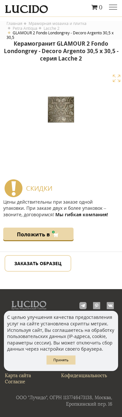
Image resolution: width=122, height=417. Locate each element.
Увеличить (116, 78)
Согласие (15, 382)
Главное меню (113, 8)
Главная (14, 23)
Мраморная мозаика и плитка (58, 23)
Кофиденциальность (84, 375)
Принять (61, 359)
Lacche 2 (52, 28)
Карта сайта (18, 375)
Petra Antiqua (25, 28)
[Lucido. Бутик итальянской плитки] (61, 7)
